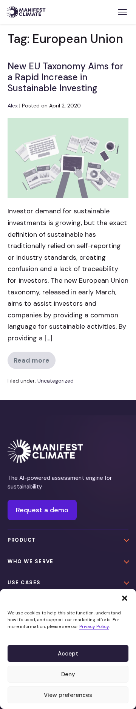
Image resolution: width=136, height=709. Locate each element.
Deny (68, 674)
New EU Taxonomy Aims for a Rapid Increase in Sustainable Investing (66, 77)
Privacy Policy (94, 626)
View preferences (68, 695)
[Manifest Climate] (45, 450)
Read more (35, 362)
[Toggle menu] (122, 12)
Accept (68, 653)
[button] (124, 598)
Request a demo (42, 510)
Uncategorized (55, 380)
